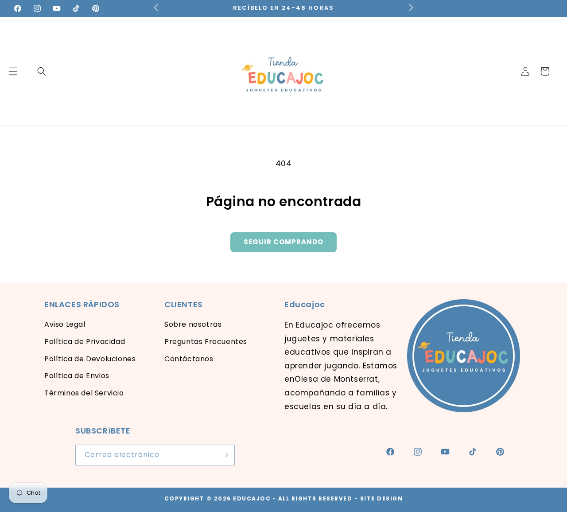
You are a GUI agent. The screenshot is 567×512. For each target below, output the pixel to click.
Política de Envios (76, 376)
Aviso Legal (64, 324)
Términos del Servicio (84, 393)
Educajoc (252, 498)
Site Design (381, 498)
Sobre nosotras (192, 324)
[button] (41, 71)
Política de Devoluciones (90, 359)
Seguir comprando (283, 241)
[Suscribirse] (224, 455)
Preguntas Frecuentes (205, 341)
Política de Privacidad (84, 341)
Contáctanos (189, 359)
